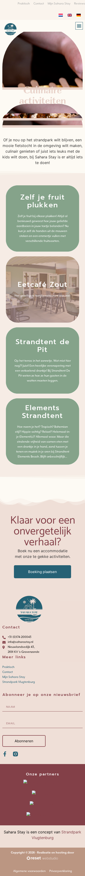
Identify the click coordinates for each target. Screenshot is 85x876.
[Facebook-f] (4, 753)
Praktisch (8, 667)
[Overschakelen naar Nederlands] (60, 15)
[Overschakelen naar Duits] (78, 15)
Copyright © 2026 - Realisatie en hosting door (42, 852)
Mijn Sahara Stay (13, 677)
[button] (79, 26)
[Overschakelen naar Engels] (69, 15)
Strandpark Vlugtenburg (18, 682)
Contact (7, 672)
